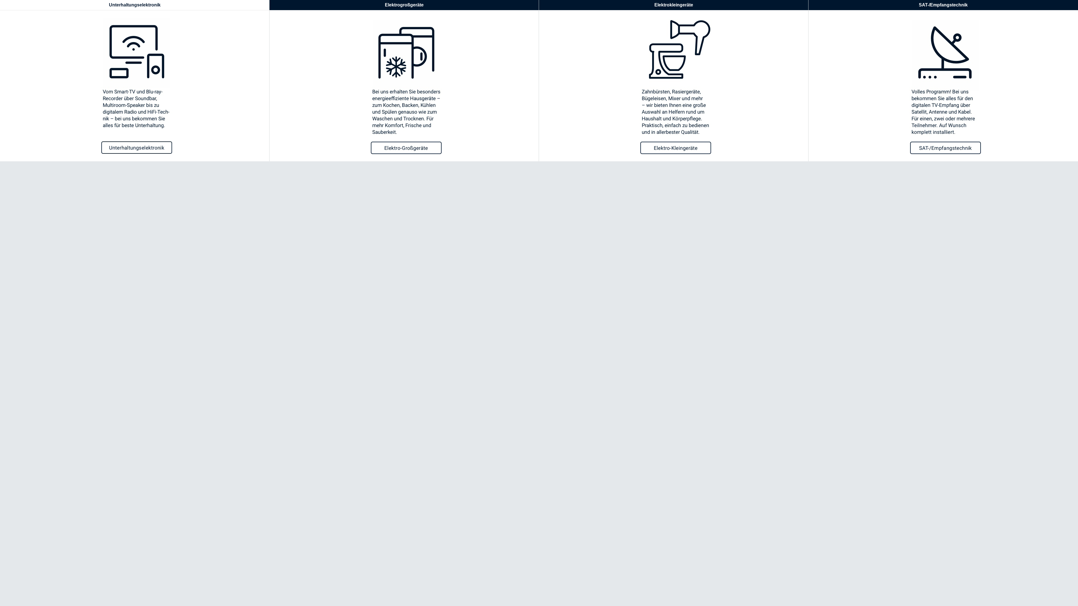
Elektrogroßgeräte (404, 5)
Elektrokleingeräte (673, 5)
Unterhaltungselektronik (135, 5)
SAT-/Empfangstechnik (943, 5)
